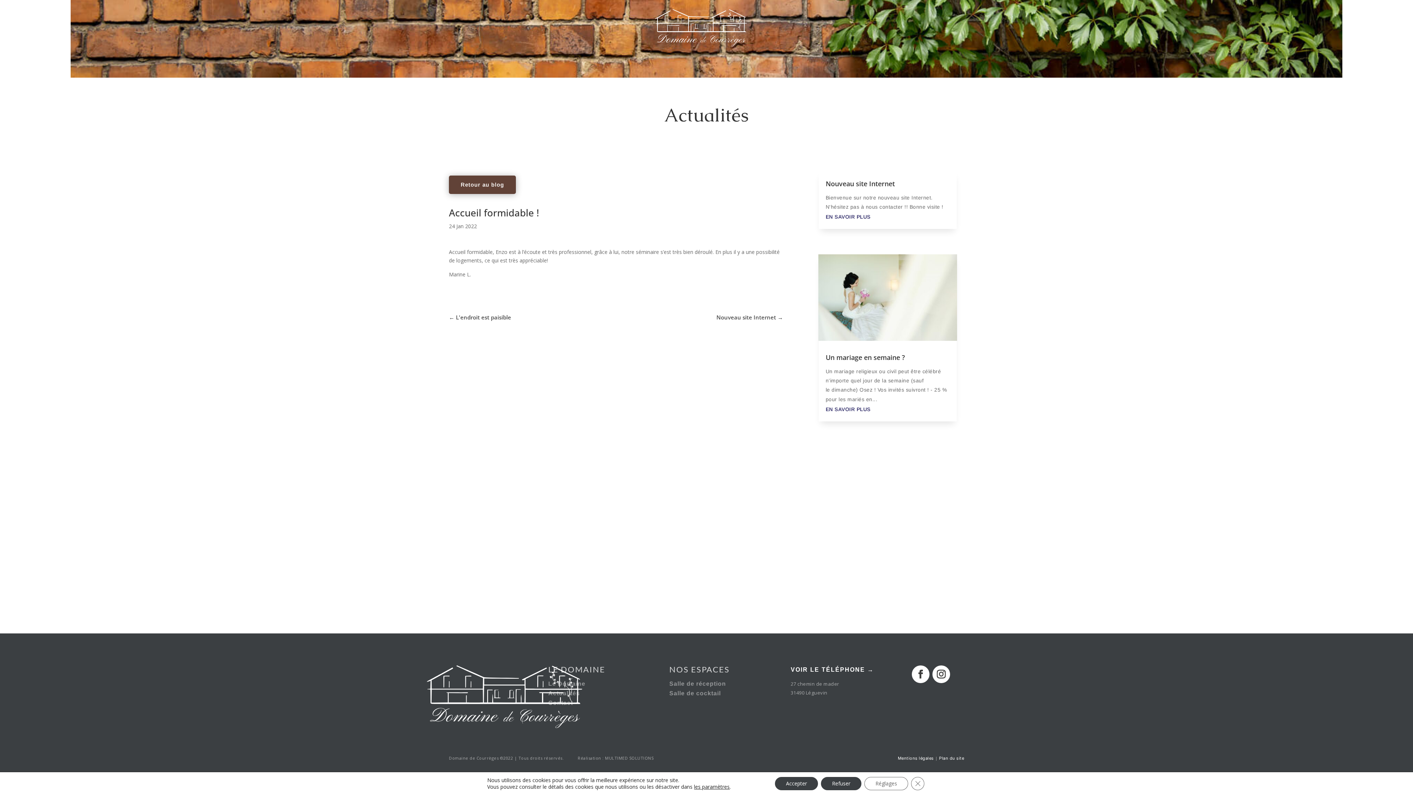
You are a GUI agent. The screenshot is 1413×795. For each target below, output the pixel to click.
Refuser (841, 783)
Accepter (796, 783)
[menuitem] (249, 27)
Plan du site (951, 758)
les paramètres (712, 787)
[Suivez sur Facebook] (920, 674)
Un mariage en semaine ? (865, 357)
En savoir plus (848, 217)
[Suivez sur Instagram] (941, 674)
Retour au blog (482, 184)
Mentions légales (916, 758)
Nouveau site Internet (860, 183)
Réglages (886, 783)
